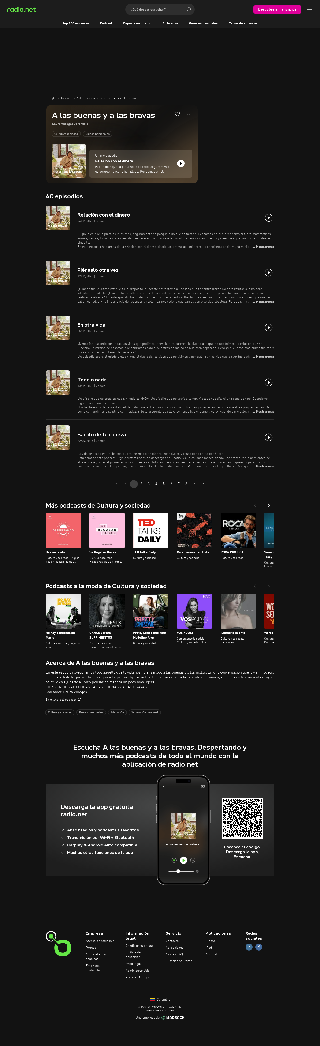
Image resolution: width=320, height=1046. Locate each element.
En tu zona (170, 23)
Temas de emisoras (243, 23)
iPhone (211, 941)
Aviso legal (133, 964)
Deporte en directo (137, 23)
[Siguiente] (268, 503)
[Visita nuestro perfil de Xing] (259, 946)
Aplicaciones (174, 947)
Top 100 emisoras (76, 23)
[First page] (116, 484)
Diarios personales (98, 134)
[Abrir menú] (310, 9)
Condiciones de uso (139, 946)
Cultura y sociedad (66, 134)
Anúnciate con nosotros (96, 957)
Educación (117, 712)
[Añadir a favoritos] (177, 114)
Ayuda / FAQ (174, 954)
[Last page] (204, 484)
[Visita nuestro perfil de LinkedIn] (249, 946)
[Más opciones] (189, 114)
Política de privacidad (133, 955)
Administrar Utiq (138, 970)
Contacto (172, 941)
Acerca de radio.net (100, 941)
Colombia (163, 999)
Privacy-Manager (138, 977)
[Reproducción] (181, 163)
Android (211, 954)
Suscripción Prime (179, 961)
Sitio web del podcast (61, 699)
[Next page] (194, 484)
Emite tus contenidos (93, 968)
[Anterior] (255, 503)
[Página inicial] (54, 98)
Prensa (91, 947)
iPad (209, 947)
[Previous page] (125, 484)
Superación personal (144, 712)
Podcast (106, 23)
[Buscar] (189, 9)
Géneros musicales (203, 23)
